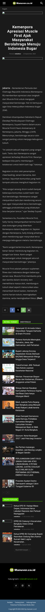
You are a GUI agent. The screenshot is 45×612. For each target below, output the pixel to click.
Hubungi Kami (31, 602)
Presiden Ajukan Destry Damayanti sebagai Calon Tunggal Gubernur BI (27, 484)
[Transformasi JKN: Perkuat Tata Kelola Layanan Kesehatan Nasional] (8, 368)
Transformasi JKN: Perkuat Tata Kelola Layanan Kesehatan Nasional (28, 368)
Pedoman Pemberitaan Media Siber (22, 605)
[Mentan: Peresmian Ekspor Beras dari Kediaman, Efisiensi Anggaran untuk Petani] (8, 379)
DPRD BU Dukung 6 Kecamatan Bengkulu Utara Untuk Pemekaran (27, 524)
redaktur (18, 54)
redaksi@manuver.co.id (28, 579)
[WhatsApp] (23, 310)
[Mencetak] (29, 310)
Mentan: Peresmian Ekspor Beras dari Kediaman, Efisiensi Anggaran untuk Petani (29, 379)
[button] (4, 3)
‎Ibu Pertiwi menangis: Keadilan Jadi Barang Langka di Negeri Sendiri (29, 450)
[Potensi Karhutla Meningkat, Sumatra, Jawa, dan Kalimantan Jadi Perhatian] (8, 342)
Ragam (4, 9)
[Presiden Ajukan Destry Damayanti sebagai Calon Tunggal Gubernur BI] (8, 484)
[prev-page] (3, 492)
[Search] (41, 3)
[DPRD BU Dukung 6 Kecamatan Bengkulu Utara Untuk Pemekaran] (7, 524)
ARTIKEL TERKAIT (10, 322)
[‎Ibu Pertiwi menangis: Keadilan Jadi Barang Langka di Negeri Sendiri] (8, 450)
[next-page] (7, 492)
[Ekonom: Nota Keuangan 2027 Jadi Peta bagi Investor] (8, 438)
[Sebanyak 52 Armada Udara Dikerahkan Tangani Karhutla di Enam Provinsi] (8, 331)
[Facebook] (12, 310)
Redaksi (10, 602)
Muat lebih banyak (21, 550)
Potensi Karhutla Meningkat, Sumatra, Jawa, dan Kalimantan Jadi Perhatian (28, 342)
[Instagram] (22, 585)
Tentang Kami (19, 602)
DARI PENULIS (25, 322)
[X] (17, 310)
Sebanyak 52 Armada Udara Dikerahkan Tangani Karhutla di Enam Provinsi (28, 331)
